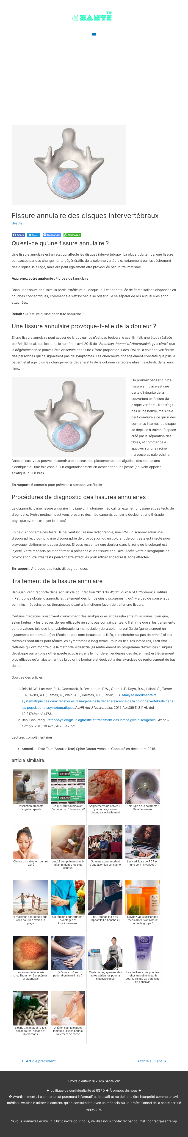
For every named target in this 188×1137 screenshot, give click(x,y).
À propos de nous (124, 1090)
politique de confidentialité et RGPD (77, 1090)
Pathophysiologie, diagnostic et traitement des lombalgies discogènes (101, 720)
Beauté (17, 223)
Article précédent (39, 1061)
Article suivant (151, 1061)
